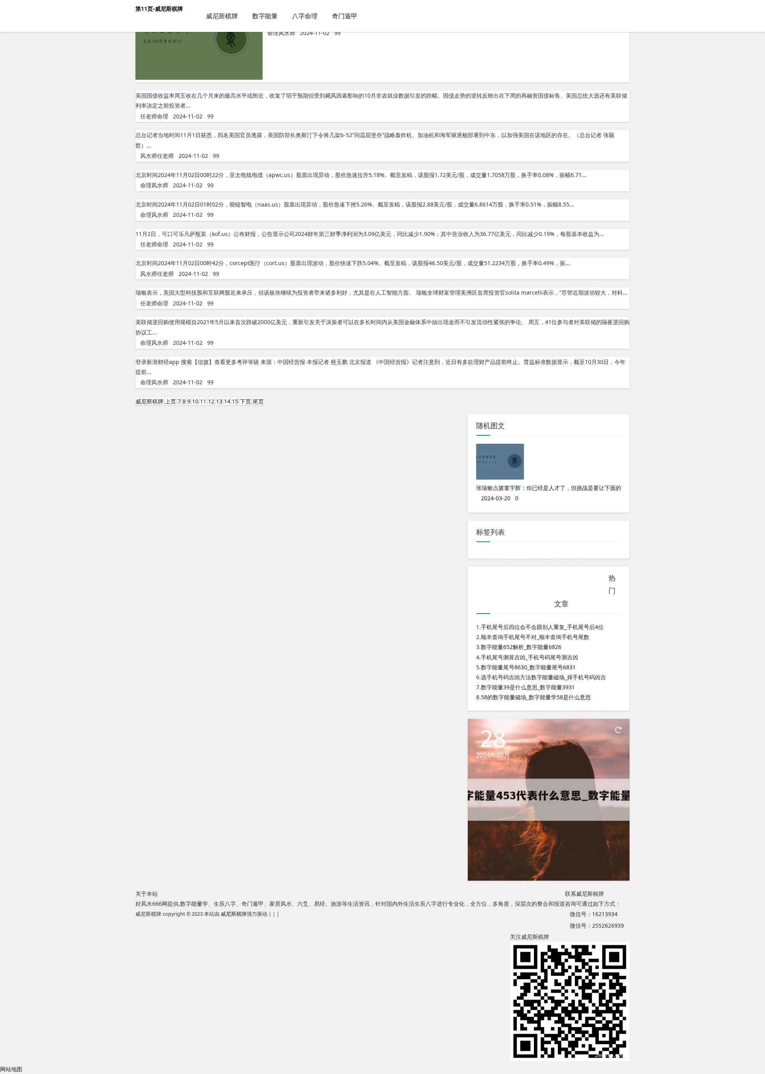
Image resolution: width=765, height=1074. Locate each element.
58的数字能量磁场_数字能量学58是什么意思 (536, 697)
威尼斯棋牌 (222, 16)
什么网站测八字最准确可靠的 (515, 568)
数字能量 (265, 16)
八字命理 (305, 16)
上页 (170, 401)
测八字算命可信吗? (581, 568)
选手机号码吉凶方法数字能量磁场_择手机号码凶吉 (543, 677)
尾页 (258, 401)
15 (235, 401)
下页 (245, 401)
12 (211, 401)
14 (227, 401)
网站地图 (11, 1069)
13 (219, 401)
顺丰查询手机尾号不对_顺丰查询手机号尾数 (535, 637)
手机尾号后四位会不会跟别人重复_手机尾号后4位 (542, 627)
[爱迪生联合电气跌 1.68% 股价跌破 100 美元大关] (199, 77)
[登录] (624, 16)
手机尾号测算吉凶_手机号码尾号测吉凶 (529, 657)
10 (195, 401)
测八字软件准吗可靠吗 (568, 556)
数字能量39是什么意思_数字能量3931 (528, 687)
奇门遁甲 (344, 16)
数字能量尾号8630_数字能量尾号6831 (528, 667)
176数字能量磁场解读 (506, 556)
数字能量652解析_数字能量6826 (521, 647)
